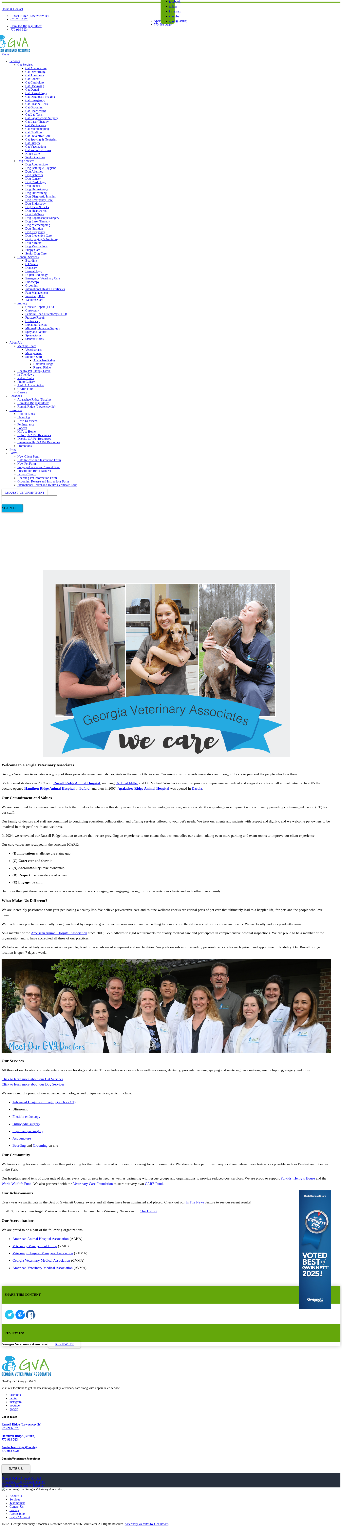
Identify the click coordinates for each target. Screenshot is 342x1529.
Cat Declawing (34, 86)
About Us (16, 342)
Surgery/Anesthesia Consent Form (38, 467)
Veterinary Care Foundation (93, 1184)
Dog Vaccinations (36, 246)
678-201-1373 (19, 19)
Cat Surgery (32, 143)
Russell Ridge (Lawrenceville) (29, 15)
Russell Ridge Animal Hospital (21, 1478)
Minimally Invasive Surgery (42, 328)
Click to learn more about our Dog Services (33, 1084)
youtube (174, 16)
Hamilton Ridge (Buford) (26, 26)
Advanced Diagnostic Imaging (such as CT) (44, 1102)
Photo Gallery (26, 381)
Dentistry (31, 267)
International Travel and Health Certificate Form (47, 485)
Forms (13, 453)
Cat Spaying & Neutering (41, 139)
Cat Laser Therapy (37, 121)
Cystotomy (32, 310)
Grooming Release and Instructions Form (43, 481)
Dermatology (33, 271)
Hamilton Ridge (43, 364)
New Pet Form (26, 463)
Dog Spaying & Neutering (41, 239)
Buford (84, 788)
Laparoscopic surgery (27, 1131)
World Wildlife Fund (16, 1184)
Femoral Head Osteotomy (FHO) (46, 314)
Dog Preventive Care (38, 235)
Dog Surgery (33, 242)
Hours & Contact (12, 9)
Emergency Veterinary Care (42, 278)
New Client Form (28, 456)
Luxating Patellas (36, 324)
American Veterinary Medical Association (42, 1268)
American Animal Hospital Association (59, 933)
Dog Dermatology (36, 189)
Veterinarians (33, 349)
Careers (22, 392)
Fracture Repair (35, 317)
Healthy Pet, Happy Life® (33, 371)
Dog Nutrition (34, 228)
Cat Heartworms (35, 111)
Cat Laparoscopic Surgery (41, 118)
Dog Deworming (36, 193)
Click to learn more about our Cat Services (32, 1079)
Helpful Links (26, 413)
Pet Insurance (25, 424)
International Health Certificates (45, 289)
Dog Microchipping (37, 225)
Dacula (197, 788)
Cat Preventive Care (37, 136)
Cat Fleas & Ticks (36, 103)
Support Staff (33, 356)
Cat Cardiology (35, 82)
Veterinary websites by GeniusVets (146, 1524)
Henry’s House (304, 1178)
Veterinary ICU (35, 296)
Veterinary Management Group (34, 1246)
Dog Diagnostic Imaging (40, 196)
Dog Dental (32, 185)
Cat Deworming (35, 71)
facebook (15, 1394)
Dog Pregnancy (35, 232)
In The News (25, 374)
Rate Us (16, 1468)
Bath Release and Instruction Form (39, 460)
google (173, 21)
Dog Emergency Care (39, 200)
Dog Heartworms (36, 210)
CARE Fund (25, 388)
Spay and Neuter (35, 331)
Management (33, 353)
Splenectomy (33, 335)
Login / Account (20, 1517)
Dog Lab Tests (34, 214)
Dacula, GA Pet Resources (34, 438)
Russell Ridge (42, 367)
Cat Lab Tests (34, 114)
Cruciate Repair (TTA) (39, 307)
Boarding (31, 260)
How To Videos (27, 421)
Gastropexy (32, 321)
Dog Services (25, 160)
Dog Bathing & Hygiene (40, 168)
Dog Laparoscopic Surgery (42, 217)
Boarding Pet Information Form (37, 478)
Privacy (14, 1510)
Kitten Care (32, 153)
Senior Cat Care (35, 157)
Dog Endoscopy (35, 203)
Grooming (31, 285)
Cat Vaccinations (35, 146)
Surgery (22, 303)
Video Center (25, 378)
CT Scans (31, 264)
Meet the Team (26, 346)
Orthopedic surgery (26, 1124)
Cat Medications (35, 125)
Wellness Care (34, 299)
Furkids (286, 1178)
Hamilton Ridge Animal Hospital (23, 1485)
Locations (16, 396)
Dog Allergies (34, 171)
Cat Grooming (34, 107)
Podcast (22, 428)
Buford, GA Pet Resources (34, 435)
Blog (13, 449)
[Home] (16, 50)
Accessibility (18, 1513)
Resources (16, 410)
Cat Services (25, 64)
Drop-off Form (26, 474)
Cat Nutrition (33, 132)
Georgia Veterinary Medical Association (41, 1260)
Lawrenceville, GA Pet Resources (38, 442)
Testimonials (17, 1503)
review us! (64, 1344)
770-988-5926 (163, 24)
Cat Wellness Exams (38, 150)
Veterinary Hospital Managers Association (42, 1253)
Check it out (148, 1211)
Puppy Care (32, 250)
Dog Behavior (34, 175)
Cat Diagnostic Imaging (40, 96)
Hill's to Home (26, 431)
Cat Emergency (35, 100)
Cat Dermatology (36, 93)
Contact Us (17, 1506)
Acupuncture (21, 1138)
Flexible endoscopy (26, 1117)
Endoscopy (32, 282)
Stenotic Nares (34, 339)
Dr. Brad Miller (127, 783)
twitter (173, 6)
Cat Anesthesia (34, 75)
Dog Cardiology (35, 182)
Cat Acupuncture (36, 68)
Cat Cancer (32, 79)
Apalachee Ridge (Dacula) (34, 399)
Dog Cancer (33, 178)
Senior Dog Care (36, 253)
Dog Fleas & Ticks (37, 207)
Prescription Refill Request (34, 470)
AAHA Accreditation (30, 385)
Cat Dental (32, 89)
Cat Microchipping (37, 128)
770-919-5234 (19, 29)
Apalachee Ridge (44, 360)
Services (15, 61)
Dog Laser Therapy (37, 221)
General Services (28, 257)
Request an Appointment (24, 492)
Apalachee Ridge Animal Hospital (23, 1482)
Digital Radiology (36, 274)
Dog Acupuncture (36, 164)
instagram (175, 11)
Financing (23, 417)
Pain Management (36, 292)
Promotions (24, 445)
